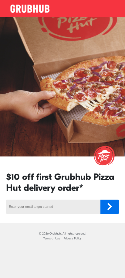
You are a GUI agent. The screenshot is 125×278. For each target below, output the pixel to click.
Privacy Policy (73, 238)
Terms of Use (51, 238)
